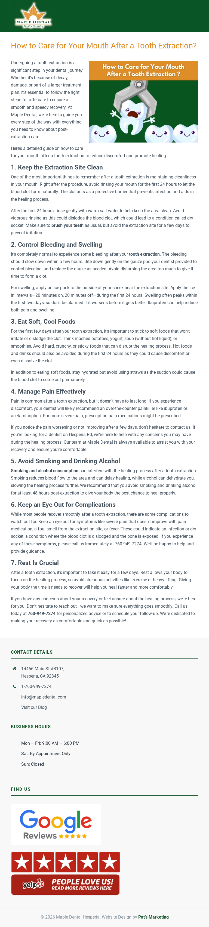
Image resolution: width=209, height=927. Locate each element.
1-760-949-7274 (36, 686)
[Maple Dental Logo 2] (33, 3)
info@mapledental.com (43, 697)
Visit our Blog (34, 707)
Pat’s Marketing (153, 917)
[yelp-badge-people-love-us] (65, 852)
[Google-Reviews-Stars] (56, 805)
